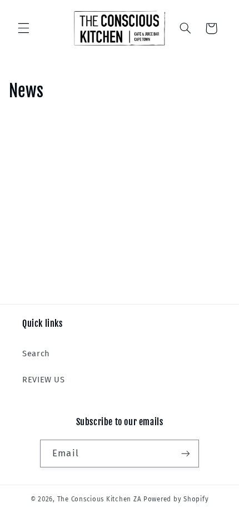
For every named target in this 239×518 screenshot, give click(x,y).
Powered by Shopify (175, 499)
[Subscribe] (185, 453)
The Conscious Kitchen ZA (99, 499)
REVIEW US (43, 380)
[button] (23, 28)
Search (36, 353)
